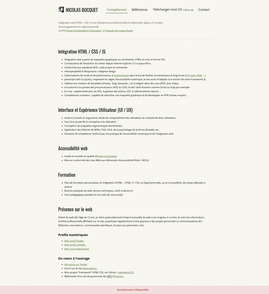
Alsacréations (90, 268)
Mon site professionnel (76, 248)
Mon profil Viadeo (74, 240)
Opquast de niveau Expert (119, 30)
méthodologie (121, 75)
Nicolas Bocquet (82, 10)
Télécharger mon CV (173, 9)
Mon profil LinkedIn (75, 244)
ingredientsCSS (126, 272)
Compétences (117, 9)
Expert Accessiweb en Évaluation (83, 30)
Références (140, 9)
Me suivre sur (75, 264)
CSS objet (191, 75)
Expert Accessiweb (107, 156)
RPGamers (118, 276)
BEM (199, 75)
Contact (204, 9)
